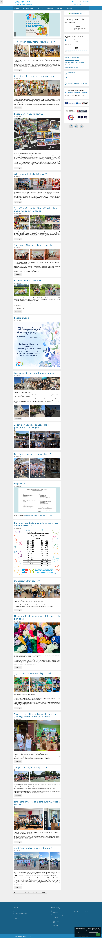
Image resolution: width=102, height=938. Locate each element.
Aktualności (18, 921)
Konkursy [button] (59, 8)
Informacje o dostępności (21, 913)
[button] (77, 1)
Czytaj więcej (18, 70)
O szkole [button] (16, 8)
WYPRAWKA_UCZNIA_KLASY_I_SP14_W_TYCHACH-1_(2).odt (38, 515)
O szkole (17, 916)
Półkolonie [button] (69, 8)
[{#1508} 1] (71, 111)
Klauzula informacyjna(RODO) (72, 57)
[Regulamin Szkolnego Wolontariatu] (66, 84)
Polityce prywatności (93, 932)
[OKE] (82, 117)
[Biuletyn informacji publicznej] (76, 13)
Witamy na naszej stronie (25, 32)
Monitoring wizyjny (70, 64)
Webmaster (18, 911)
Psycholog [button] (40, 8)
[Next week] (87, 40)
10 (39, 892)
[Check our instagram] (76, 126)
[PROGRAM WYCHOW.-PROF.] (66, 78)
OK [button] (98, 934)
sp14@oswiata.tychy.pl (58, 915)
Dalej (43, 892)
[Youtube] (82, 126)
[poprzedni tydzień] (66, 40)
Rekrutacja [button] (50, 8)
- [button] (31, 936)
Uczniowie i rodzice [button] (28, 8)
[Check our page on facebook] (71, 126)
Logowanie (86, 1)
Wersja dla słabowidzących (20, 936)
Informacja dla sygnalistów (71, 67)
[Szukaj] (88, 4)
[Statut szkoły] (66, 73)
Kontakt (17, 918)
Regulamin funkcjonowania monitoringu (74, 62)
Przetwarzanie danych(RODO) (72, 60)
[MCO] (71, 117)
